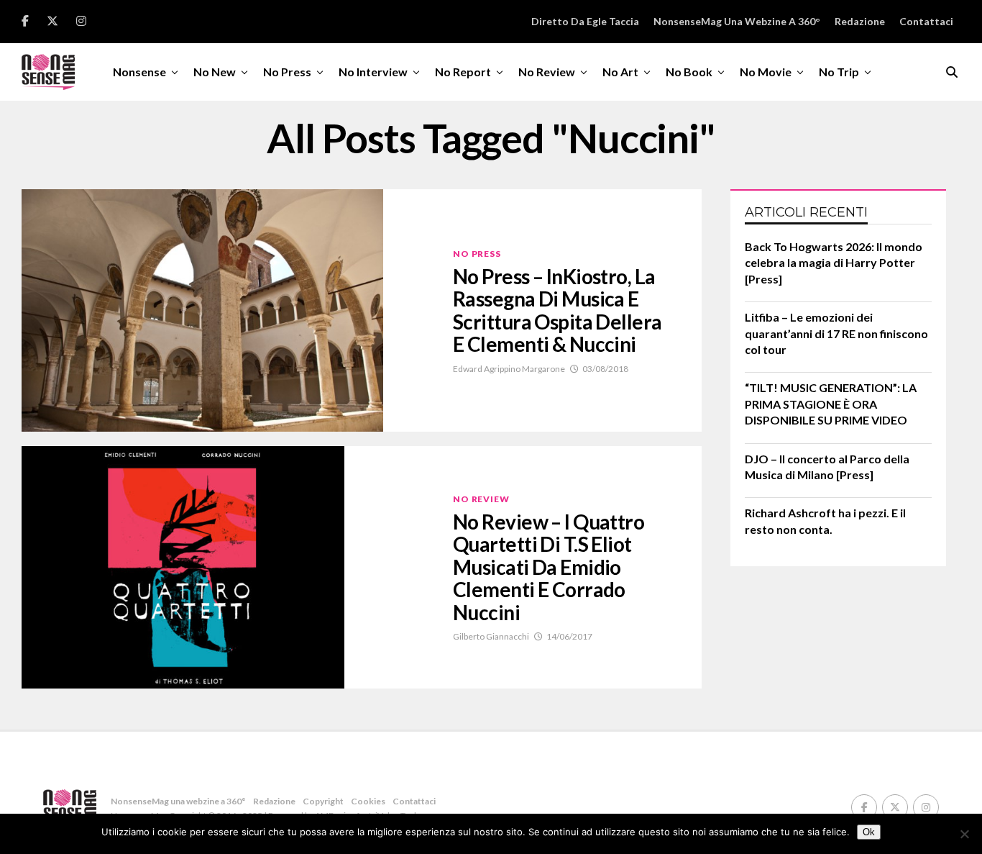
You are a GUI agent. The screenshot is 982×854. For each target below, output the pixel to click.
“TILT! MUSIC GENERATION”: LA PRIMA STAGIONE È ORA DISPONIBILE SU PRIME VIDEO (831, 404)
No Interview (373, 71)
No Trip (839, 71)
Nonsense (139, 71)
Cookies (368, 801)
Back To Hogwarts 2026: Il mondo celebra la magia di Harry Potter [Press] (833, 263)
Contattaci (926, 21)
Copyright (323, 801)
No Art (620, 71)
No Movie (765, 71)
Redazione (860, 21)
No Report (463, 71)
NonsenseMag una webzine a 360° (736, 21)
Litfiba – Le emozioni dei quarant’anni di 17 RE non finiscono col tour (836, 333)
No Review (546, 71)
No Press (287, 71)
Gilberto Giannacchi (491, 636)
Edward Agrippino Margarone (509, 368)
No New (214, 71)
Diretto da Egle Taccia (585, 21)
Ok (869, 832)
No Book (689, 71)
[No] (964, 834)
